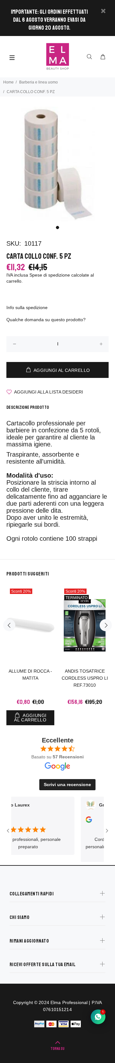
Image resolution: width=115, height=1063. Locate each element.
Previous (9, 625)
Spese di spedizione (49, 275)
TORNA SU (57, 1048)
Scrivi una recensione (67, 784)
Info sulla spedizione (27, 307)
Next (106, 625)
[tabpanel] (57, 164)
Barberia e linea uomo (38, 82)
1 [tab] (57, 227)
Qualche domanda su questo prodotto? (46, 319)
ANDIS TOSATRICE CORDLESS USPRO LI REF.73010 (85, 678)
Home (8, 82)
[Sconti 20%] (30, 625)
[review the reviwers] (82, 821)
